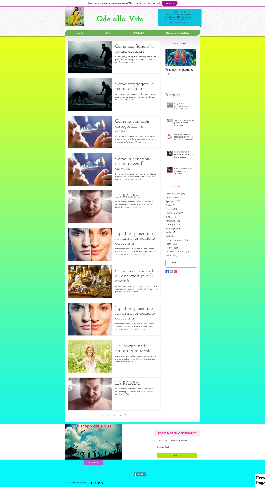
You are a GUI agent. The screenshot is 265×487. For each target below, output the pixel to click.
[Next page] (125, 415)
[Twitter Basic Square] (171, 271)
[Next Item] (191, 57)
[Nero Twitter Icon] (99, 482)
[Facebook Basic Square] (167, 271)
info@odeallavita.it (182, 14)
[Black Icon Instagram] (95, 482)
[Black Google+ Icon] (102, 482)
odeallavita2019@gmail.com (178, 16)
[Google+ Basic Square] (175, 271)
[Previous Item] (170, 57)
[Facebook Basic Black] (91, 482)
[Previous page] (102, 415)
